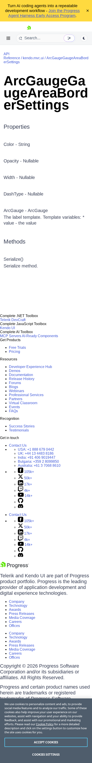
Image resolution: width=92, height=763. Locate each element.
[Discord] (20, 507)
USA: (36, 449)
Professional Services (26, 395)
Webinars (16, 391)
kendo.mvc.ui (33, 58)
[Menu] (8, 38)
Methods (14, 241)
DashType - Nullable (23, 193)
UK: (36, 453)
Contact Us (18, 445)
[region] (46, 730)
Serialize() (13, 259)
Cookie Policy (45, 724)
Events (14, 407)
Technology (18, 605)
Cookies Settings (46, 754)
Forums (15, 383)
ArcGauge (38, 210)
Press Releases (21, 614)
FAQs (13, 411)
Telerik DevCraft (12, 320)
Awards (15, 610)
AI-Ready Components (40, 336)
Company (16, 601)
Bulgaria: (38, 461)
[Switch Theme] (84, 38)
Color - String (17, 144)
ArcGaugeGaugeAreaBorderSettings (46, 92)
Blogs (13, 387)
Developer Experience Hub (30, 367)
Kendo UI (7, 328)
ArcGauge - (16, 210)
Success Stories (22, 426)
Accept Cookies (46, 742)
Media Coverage (22, 618)
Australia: (39, 465)
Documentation (21, 375)
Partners (15, 399)
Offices (14, 626)
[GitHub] (20, 502)
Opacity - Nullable (21, 160)
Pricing (14, 351)
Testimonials (19, 430)
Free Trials (17, 347)
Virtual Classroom (23, 403)
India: (36, 457)
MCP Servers (10, 336)
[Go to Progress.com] (14, 567)
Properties (17, 126)
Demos (14, 371)
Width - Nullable (19, 177)
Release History (21, 379)
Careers (15, 622)
